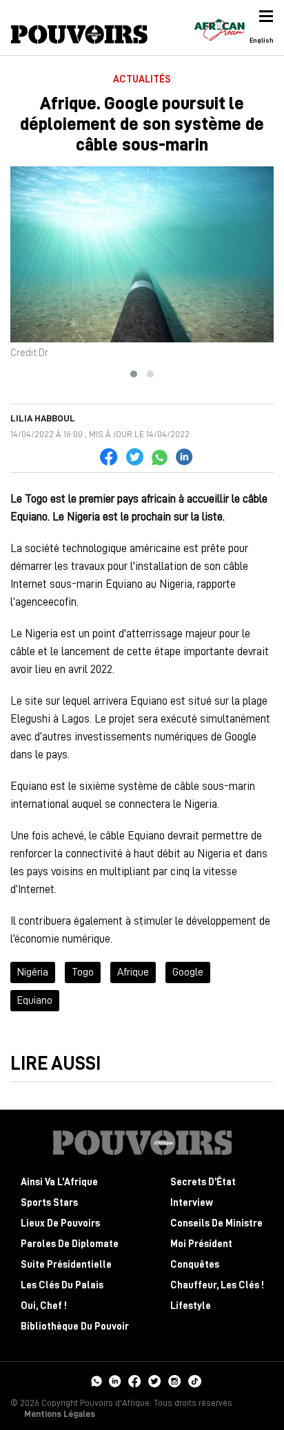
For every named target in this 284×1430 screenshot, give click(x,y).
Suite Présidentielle (66, 1265)
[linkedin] (115, 1379)
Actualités (142, 79)
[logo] (79, 34)
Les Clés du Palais (62, 1285)
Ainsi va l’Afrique (59, 1182)
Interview (191, 1203)
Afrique (133, 972)
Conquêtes (194, 1265)
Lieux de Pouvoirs (60, 1223)
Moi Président (201, 1244)
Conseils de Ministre (216, 1223)
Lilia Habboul (42, 418)
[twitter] (154, 1379)
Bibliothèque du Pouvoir (75, 1326)
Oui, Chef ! (44, 1306)
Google (187, 972)
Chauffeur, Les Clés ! (217, 1285)
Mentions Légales (59, 1413)
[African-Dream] (219, 27)
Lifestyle (190, 1306)
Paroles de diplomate (70, 1244)
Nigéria (32, 972)
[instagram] (174, 1379)
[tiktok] (194, 1379)
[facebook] (134, 1379)
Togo (83, 972)
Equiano (34, 1000)
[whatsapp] (96, 1379)
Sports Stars (49, 1203)
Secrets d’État (203, 1182)
